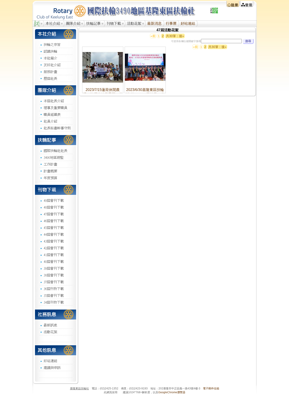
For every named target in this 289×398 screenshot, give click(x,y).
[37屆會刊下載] (55, 281)
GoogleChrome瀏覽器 (171, 392)
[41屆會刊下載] (55, 254)
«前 (153, 36)
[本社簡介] (55, 58)
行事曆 (171, 23)
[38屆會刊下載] (55, 275)
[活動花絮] (55, 331)
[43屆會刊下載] (55, 241)
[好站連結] (55, 360)
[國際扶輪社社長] (55, 150)
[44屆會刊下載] (55, 234)
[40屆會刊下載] (55, 261)
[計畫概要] (55, 170)
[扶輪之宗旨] (55, 44)
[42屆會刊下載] (55, 247)
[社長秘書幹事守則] (55, 127)
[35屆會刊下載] (55, 295)
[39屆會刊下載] (55, 268)
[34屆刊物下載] (55, 302)
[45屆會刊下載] (55, 227)
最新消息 (154, 23)
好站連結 (188, 23)
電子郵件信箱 (211, 388)
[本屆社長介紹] (55, 101)
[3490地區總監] (55, 157)
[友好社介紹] (55, 64)
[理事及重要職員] (55, 107)
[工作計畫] (55, 164)
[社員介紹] (55, 121)
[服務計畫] (55, 71)
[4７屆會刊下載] (55, 213)
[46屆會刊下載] (55, 220)
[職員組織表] (55, 114)
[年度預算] (55, 177)
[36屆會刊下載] (55, 288)
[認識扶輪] (55, 51)
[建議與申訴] (55, 367)
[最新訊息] (55, 325)
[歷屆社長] (55, 78)
